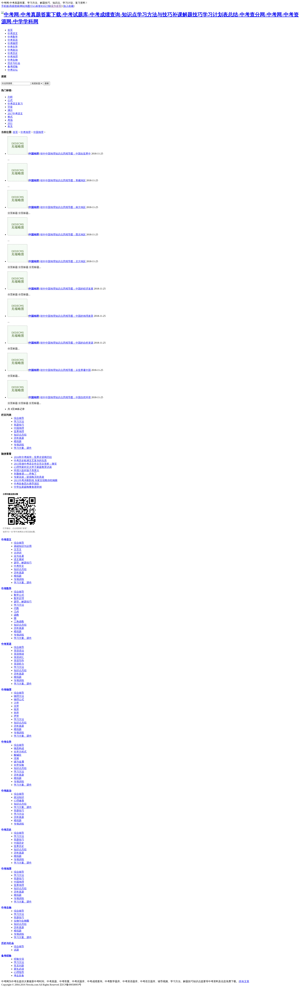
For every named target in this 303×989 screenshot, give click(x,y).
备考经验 (6, 955)
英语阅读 (19, 653)
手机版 (5, 6)
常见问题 (19, 965)
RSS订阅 (45, 6)
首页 (15, 132)
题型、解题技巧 (23, 562)
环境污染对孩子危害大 (26, 470)
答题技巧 (19, 424)
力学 (16, 702)
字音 (10, 107)
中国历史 (19, 842)
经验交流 (19, 959)
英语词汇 (19, 657)
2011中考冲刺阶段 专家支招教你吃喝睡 (35, 480)
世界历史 (19, 846)
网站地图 (25, 6)
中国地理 (38, 132)
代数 (16, 608)
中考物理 (6, 689)
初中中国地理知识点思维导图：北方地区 (63, 261)
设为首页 (56, 6)
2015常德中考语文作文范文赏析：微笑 (35, 463)
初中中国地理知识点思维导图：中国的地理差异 (66, 316)
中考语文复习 (15, 103)
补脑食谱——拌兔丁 (25, 473)
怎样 (10, 97)
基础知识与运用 (23, 546)
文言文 (17, 549)
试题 (16, 949)
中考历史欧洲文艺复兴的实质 (30, 460)
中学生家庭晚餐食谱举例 (28, 487)
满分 (10, 110)
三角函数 (19, 621)
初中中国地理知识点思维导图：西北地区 (63, 234)
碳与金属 (19, 761)
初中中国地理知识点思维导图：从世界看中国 (65, 370)
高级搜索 (14, 6)
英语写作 (19, 660)
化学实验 (19, 765)
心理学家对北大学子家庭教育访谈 (33, 467)
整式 (10, 116)
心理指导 (19, 972)
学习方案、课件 (23, 448)
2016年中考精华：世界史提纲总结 (33, 457)
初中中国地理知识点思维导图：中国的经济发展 (66, 288)
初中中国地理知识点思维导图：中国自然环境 (65, 397)
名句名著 (19, 556)
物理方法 (19, 696)
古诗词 (17, 552)
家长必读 (19, 969)
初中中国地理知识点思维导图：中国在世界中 (65, 153)
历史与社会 (7, 943)
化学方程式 (20, 751)
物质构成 (19, 748)
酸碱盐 (17, 755)
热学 (16, 712)
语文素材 (19, 559)
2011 (10, 123)
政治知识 (19, 797)
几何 (16, 611)
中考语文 (6, 539)
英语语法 (19, 650)
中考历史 (6, 829)
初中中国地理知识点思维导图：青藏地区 (63, 180)
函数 (16, 615)
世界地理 (19, 431)
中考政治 (6, 790)
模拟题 (17, 441)
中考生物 (6, 907)
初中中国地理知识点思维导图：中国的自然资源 (66, 342)
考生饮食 (19, 975)
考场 (10, 120)
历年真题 (19, 438)
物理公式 (19, 699)
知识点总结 (20, 434)
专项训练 (19, 444)
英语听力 (19, 663)
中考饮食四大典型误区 (26, 483)
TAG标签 (35, 6)
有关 (10, 126)
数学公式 (19, 595)
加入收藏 (68, 6)
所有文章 (244, 981)
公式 (10, 100)
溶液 (16, 758)
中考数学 (6, 588)
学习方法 (19, 421)
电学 (16, 709)
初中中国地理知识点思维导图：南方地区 (63, 207)
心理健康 (19, 800)
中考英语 (6, 644)
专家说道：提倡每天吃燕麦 (29, 477)
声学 (16, 716)
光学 (16, 706)
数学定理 (19, 598)
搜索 (47, 83)
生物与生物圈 (21, 920)
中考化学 (6, 741)
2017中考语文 (15, 113)
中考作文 (19, 566)
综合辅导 (19, 418)
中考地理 (26, 132)
